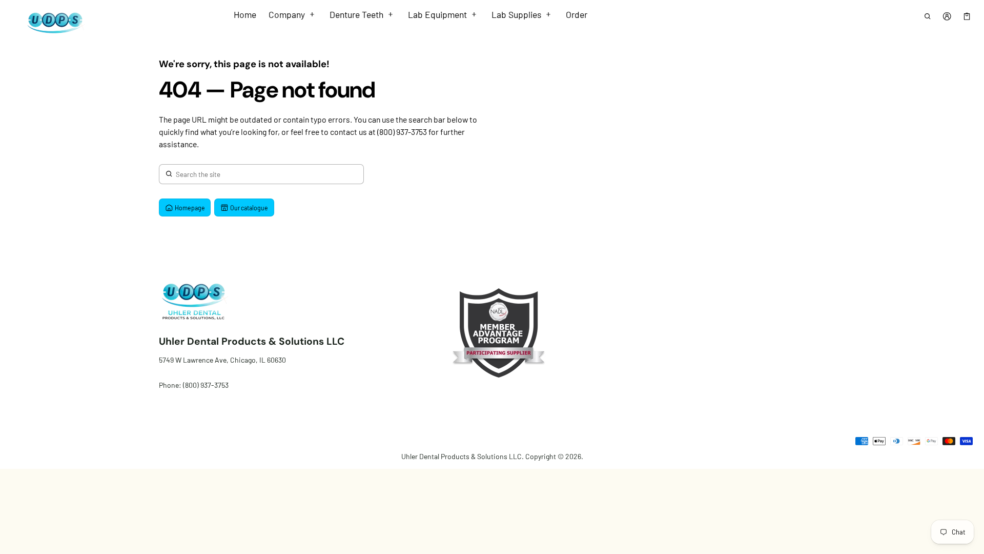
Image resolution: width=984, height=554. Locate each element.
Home (245, 14)
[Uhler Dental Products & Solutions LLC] (53, 22)
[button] (927, 16)
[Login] (947, 16)
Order (576, 14)
